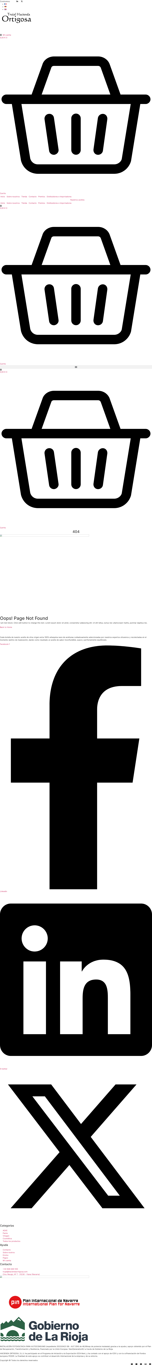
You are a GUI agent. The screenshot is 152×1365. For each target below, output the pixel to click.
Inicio (3, 196)
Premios (41, 196)
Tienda (24, 196)
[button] (76, 367)
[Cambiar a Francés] (5, 4)
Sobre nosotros (13, 196)
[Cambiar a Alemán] (5, 7)
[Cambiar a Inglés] (5, 9)
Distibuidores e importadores (59, 196)
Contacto (33, 196)
